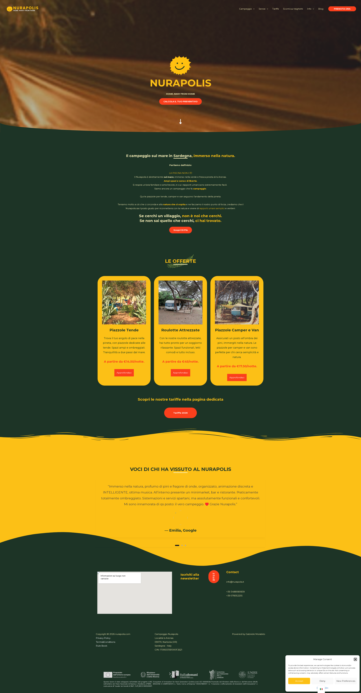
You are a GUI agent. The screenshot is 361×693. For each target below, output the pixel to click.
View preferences (345, 681)
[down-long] (180, 118)
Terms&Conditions (105, 642)
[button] (355, 659)
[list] (180, 510)
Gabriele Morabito (255, 634)
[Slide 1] (175, 545)
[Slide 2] (180, 545)
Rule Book (101, 645)
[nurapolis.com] (22, 8)
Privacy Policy (103, 638)
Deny (322, 681)
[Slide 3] (185, 545)
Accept (299, 681)
